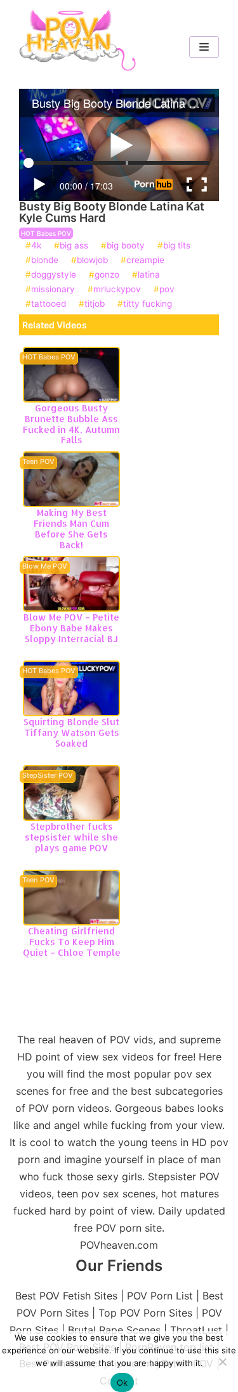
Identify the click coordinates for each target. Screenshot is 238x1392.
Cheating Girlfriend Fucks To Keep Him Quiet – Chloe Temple (72, 941)
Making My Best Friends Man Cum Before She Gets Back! (71, 528)
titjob (94, 304)
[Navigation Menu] (204, 47)
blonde (44, 260)
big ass (74, 246)
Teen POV (38, 462)
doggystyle (53, 275)
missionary (53, 289)
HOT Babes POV (46, 233)
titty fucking (147, 304)
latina (149, 275)
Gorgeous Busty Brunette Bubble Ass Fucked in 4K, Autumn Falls (71, 424)
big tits (176, 246)
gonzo (107, 275)
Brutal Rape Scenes (114, 1330)
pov (167, 289)
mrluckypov (117, 289)
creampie (145, 260)
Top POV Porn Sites (145, 1312)
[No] (222, 1361)
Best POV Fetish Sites (66, 1295)
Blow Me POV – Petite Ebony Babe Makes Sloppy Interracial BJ (71, 628)
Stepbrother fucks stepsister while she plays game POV (71, 837)
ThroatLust (196, 1330)
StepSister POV (47, 776)
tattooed (48, 304)
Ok (122, 1382)
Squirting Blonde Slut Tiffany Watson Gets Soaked (71, 732)
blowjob (92, 260)
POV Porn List (160, 1295)
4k (36, 246)
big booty (126, 246)
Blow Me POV (44, 566)
